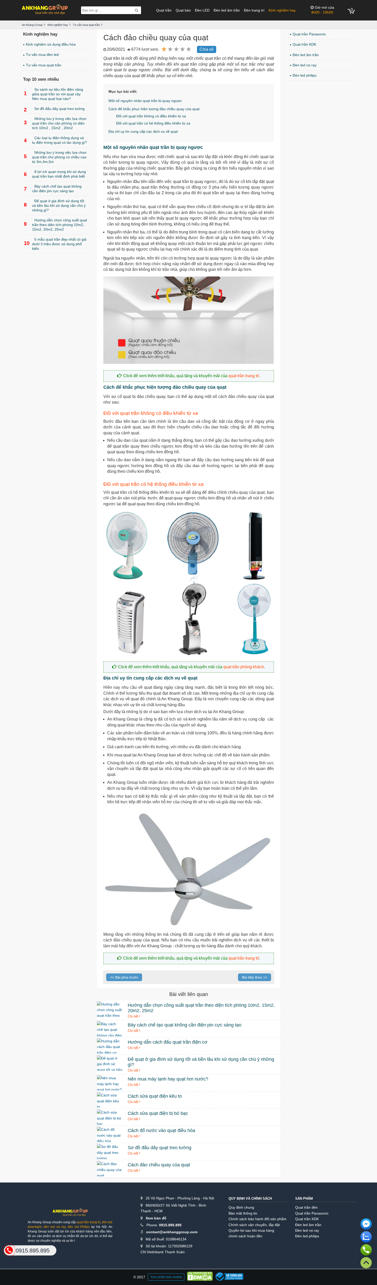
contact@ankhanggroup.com (171, 1232)
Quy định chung (241, 1207)
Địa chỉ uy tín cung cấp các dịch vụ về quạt (143, 131)
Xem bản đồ (156, 1218)
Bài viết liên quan (188, 994)
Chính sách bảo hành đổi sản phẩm (257, 1219)
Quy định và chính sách (250, 1198)
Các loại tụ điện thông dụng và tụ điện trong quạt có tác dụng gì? (55, 140)
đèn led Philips (79, 1227)
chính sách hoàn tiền (245, 1236)
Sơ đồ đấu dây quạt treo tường (54, 109)
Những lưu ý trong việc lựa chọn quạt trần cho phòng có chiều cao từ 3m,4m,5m (55, 157)
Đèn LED (202, 10)
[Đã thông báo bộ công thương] (229, 1277)
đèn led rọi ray (54, 1227)
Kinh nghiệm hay (282, 10)
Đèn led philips (304, 75)
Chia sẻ (207, 49)
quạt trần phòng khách (243, 667)
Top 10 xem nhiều (41, 79)
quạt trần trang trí (244, 376)
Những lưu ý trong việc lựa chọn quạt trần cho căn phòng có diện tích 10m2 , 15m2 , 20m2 (55, 123)
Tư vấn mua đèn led (42, 55)
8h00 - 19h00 (322, 9)
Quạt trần (164, 10)
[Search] (136, 10)
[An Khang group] (70, 1214)
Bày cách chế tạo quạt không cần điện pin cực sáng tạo (53, 188)
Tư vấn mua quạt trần (43, 65)
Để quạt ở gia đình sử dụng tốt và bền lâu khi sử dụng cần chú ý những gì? (55, 205)
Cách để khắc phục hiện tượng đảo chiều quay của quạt (154, 109)
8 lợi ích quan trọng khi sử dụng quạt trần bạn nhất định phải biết (55, 174)
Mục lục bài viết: (122, 91)
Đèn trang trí (254, 10)
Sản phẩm (304, 1198)
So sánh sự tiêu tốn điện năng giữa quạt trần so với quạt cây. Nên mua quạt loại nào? (53, 94)
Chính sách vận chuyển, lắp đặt (254, 1225)
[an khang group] (45, 10)
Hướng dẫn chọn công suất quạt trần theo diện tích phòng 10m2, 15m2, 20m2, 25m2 (55, 224)
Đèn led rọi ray (304, 65)
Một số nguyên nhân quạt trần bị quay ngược (145, 101)
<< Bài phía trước (124, 977)
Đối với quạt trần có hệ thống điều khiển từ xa (153, 123)
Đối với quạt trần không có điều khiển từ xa (151, 116)
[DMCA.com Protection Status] (200, 1277)
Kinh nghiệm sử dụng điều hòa (51, 44)
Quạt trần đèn (306, 1207)
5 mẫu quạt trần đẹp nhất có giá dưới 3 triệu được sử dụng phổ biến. (55, 244)
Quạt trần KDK (304, 44)
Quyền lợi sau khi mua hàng (251, 1230)
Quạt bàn (183, 10)
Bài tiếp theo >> (254, 977)
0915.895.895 (170, 1225)
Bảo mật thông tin (243, 1213)
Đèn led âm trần (227, 10)
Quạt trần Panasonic (309, 34)
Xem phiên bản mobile (166, 1277)
